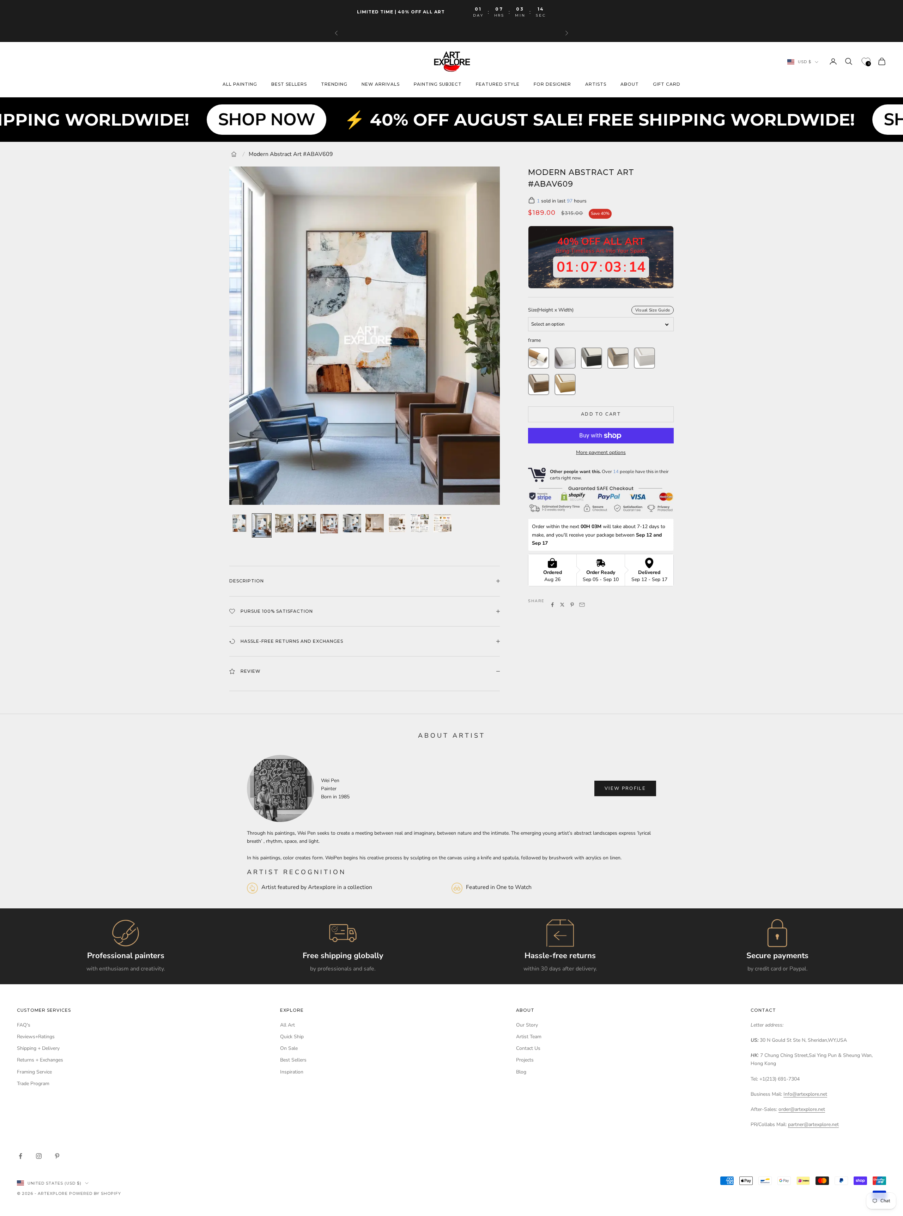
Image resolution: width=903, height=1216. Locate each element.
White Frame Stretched (644, 358)
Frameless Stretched (565, 358)
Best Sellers (293, 1060)
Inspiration (291, 1072)
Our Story (527, 1025)
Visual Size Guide (652, 310)
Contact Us (528, 1048)
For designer (552, 84)
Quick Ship (292, 1036)
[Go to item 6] (352, 523)
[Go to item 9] (420, 523)
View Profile (625, 788)
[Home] (234, 154)
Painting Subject (438, 84)
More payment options (601, 452)
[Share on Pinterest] (572, 604)
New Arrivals (381, 84)
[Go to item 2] (262, 525)
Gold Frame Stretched (565, 384)
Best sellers (289, 84)
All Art (287, 1025)
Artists (595, 84)
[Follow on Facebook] (20, 1156)
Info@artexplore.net (805, 1094)
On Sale (289, 1048)
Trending (334, 84)
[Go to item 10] (442, 523)
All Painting (240, 84)
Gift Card (666, 84)
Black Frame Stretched (591, 358)
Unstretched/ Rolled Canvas (538, 358)
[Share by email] (582, 604)
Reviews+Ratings (36, 1036)
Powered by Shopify (95, 1193)
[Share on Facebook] (552, 604)
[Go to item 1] (239, 523)
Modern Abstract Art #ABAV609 (291, 154)
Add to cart (601, 414)
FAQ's (23, 1025)
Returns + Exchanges (40, 1060)
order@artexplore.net (801, 1109)
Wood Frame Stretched (538, 384)
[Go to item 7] (374, 523)
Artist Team (528, 1036)
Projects (525, 1060)
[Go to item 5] (329, 523)
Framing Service (34, 1072)
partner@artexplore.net (813, 1124)
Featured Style (498, 84)
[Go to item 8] (397, 523)
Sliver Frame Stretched (618, 358)
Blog (521, 1072)
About (629, 84)
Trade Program (33, 1083)
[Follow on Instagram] (38, 1156)
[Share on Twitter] (562, 604)
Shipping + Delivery (38, 1048)
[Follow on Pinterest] (57, 1156)
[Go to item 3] (284, 523)
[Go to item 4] (307, 523)
